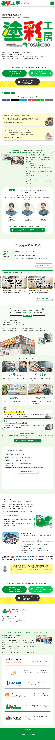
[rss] (29, 729)
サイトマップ (35, 732)
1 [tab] (24, 223)
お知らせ (12, 17)
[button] (6, 100)
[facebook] (24, 729)
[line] (27, 729)
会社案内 (18, 732)
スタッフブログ (6, 17)
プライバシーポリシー (26, 732)
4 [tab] (30, 223)
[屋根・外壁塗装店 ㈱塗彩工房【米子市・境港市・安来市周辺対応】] (15, 3)
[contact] (31, 729)
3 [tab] (28, 223)
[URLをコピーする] (49, 100)
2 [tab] (26, 223)
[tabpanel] (12, 211)
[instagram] (25, 729)
